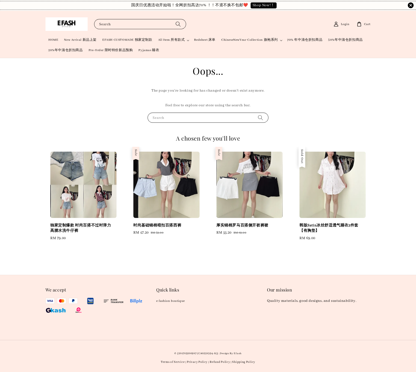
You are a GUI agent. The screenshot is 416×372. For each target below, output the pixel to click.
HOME (53, 40)
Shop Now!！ (264, 5)
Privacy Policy (197, 362)
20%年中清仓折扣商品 (65, 50)
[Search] (178, 24)
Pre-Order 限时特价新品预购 (111, 50)
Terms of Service (173, 362)
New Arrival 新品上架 (80, 40)
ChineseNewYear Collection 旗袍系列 (249, 40)
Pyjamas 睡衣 (148, 50)
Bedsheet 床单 (204, 40)
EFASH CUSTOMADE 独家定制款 (127, 40)
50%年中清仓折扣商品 (345, 40)
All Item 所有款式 (171, 40)
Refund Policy (220, 362)
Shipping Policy (243, 362)
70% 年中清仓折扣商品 (304, 40)
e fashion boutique (170, 301)
